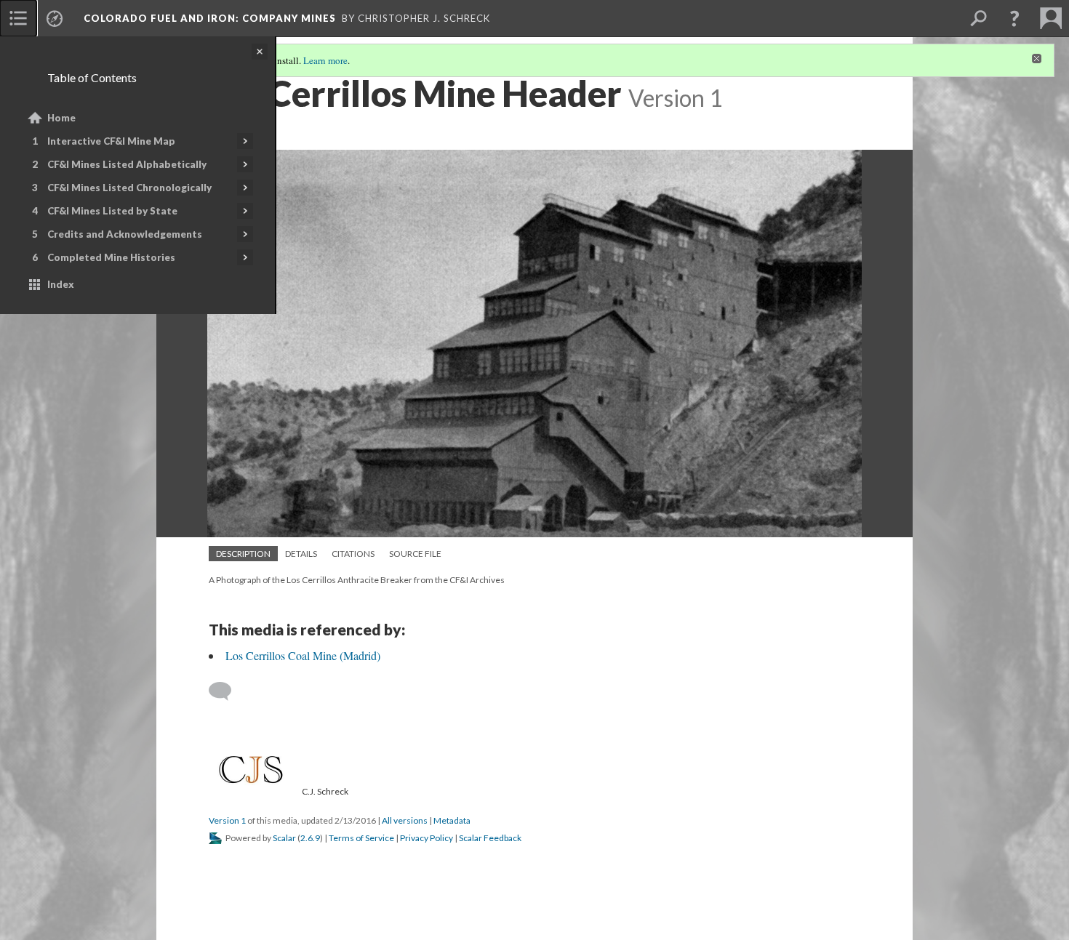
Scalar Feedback (490, 837)
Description (243, 553)
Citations (353, 553)
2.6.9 (310, 837)
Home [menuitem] (61, 118)
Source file (415, 553)
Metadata (452, 820)
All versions (405, 820)
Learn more (325, 60)
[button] (1014, 18)
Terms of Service (361, 837)
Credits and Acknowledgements (124, 234)
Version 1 (227, 820)
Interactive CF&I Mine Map (111, 141)
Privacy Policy (426, 837)
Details (301, 553)
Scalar (284, 837)
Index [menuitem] (60, 284)
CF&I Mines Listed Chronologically (129, 187)
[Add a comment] (226, 691)
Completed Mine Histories (111, 257)
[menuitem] (18, 18)
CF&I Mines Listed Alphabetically (127, 164)
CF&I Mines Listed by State (112, 211)
